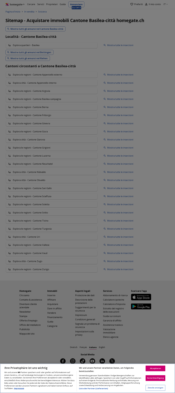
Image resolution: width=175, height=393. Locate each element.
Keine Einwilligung (155, 378)
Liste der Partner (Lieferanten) (93, 388)
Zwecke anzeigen (155, 387)
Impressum (19, 388)
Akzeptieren (155, 368)
